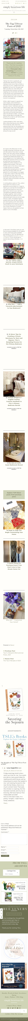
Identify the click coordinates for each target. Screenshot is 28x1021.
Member (13, 72)
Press (14, 1006)
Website (4, 853)
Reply (5, 803)
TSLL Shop (19, 997)
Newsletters (5, 3)
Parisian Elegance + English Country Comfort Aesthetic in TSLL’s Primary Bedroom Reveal (14, 401)
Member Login (5, 1)
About (19, 1006)
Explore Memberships (20, 1)
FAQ (12, 1014)
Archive (7, 1014)
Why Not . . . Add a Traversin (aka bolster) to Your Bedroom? (14, 306)
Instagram (25, 3)
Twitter (20, 3)
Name (3, 847)
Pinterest (22, 3)
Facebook (18, 3)
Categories (11, 871)
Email (16, 3)
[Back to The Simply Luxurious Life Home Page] (14, 8)
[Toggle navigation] (14, 12)
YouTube (24, 3)
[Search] (24, 1011)
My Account (19, 1014)
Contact (9, 1006)
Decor (14, 19)
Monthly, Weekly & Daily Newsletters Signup (14, 994)
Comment (5, 832)
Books (7, 997)
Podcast (12, 997)
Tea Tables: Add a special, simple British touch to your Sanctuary (14, 262)
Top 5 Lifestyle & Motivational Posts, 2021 (13, 653)
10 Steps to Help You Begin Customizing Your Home (14, 532)
